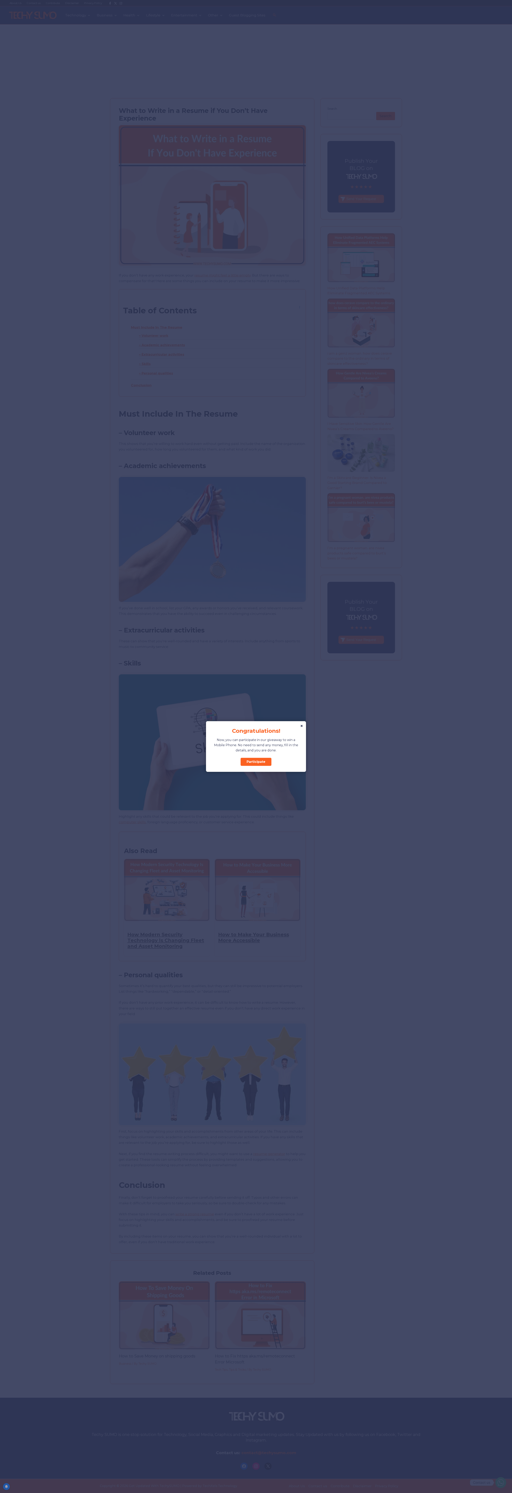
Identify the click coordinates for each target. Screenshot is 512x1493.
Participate (256, 762)
